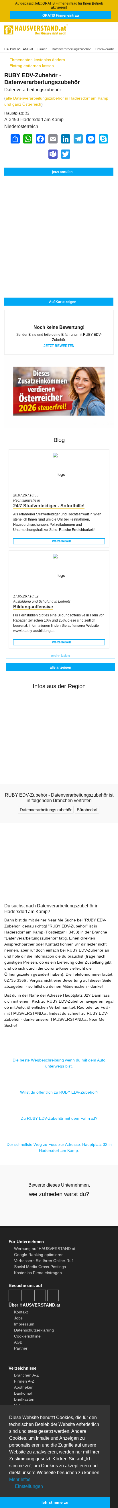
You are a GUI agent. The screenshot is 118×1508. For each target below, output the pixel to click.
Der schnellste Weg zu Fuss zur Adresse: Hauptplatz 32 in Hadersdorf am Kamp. (59, 1147)
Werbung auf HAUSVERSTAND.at (44, 1248)
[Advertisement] (58, 206)
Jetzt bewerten (59, 346)
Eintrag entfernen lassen (31, 65)
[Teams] (53, 154)
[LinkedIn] (65, 138)
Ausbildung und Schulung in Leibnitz (41, 601)
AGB (18, 1342)
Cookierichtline (27, 1336)
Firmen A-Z (24, 1381)
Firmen (42, 49)
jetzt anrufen (62, 172)
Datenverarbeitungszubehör (71, 49)
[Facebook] (40, 138)
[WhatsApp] (27, 138)
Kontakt (21, 1312)
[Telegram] (78, 138)
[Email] (53, 138)
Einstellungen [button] (28, 1486)
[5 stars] (79, 1208)
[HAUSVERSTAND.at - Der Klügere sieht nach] (36, 28)
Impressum (24, 1324)
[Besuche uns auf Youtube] (40, 1295)
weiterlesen (61, 541)
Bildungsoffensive (33, 606)
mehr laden (60, 656)
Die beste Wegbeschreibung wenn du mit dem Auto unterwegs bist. (59, 1063)
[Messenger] (90, 138)
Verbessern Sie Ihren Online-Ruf (43, 1260)
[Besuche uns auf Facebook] (14, 1295)
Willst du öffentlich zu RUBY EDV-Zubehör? (59, 1092)
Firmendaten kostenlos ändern (36, 59)
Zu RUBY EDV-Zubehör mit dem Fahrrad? (59, 1118)
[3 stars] (59, 1208)
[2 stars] (49, 1208)
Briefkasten (24, 1399)
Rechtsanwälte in (26, 500)
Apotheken (24, 1387)
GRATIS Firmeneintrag (60, 15)
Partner (20, 1348)
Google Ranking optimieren (39, 1254)
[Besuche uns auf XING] (53, 1295)
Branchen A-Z (26, 1375)
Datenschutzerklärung (34, 1330)
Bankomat (23, 1393)
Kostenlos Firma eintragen (38, 1272)
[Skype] (103, 138)
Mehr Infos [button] (19, 1479)
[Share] (15, 138)
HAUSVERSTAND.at (18, 49)
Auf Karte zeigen (62, 302)
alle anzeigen (60, 667)
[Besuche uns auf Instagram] (27, 1295)
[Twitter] (65, 154)
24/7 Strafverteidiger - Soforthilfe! (48, 505)
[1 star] (38, 1208)
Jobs (18, 1318)
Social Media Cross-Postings (40, 1266)
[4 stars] (69, 1208)
